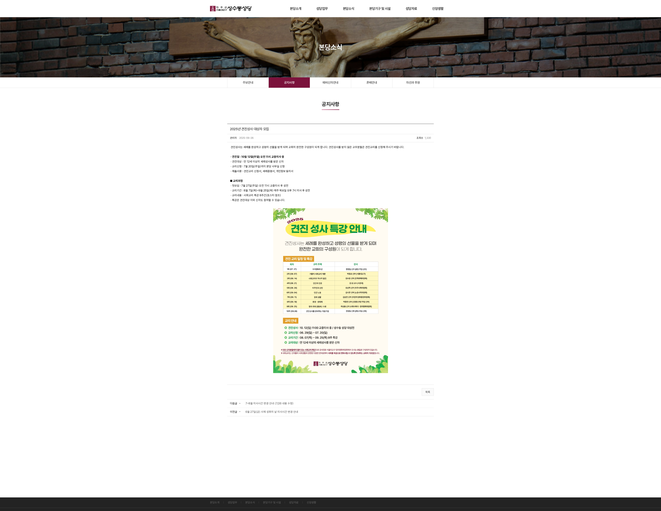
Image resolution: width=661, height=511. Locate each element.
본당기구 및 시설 (380, 9)
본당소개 (295, 9)
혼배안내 (371, 82)
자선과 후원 (413, 82)
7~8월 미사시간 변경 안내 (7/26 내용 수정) (269, 403)
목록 (427, 392)
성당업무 (322, 9)
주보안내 (248, 82)
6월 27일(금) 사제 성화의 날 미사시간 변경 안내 (271, 411)
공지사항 (289, 82)
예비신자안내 (330, 82)
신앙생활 (437, 9)
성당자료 (411, 9)
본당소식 (348, 9)
